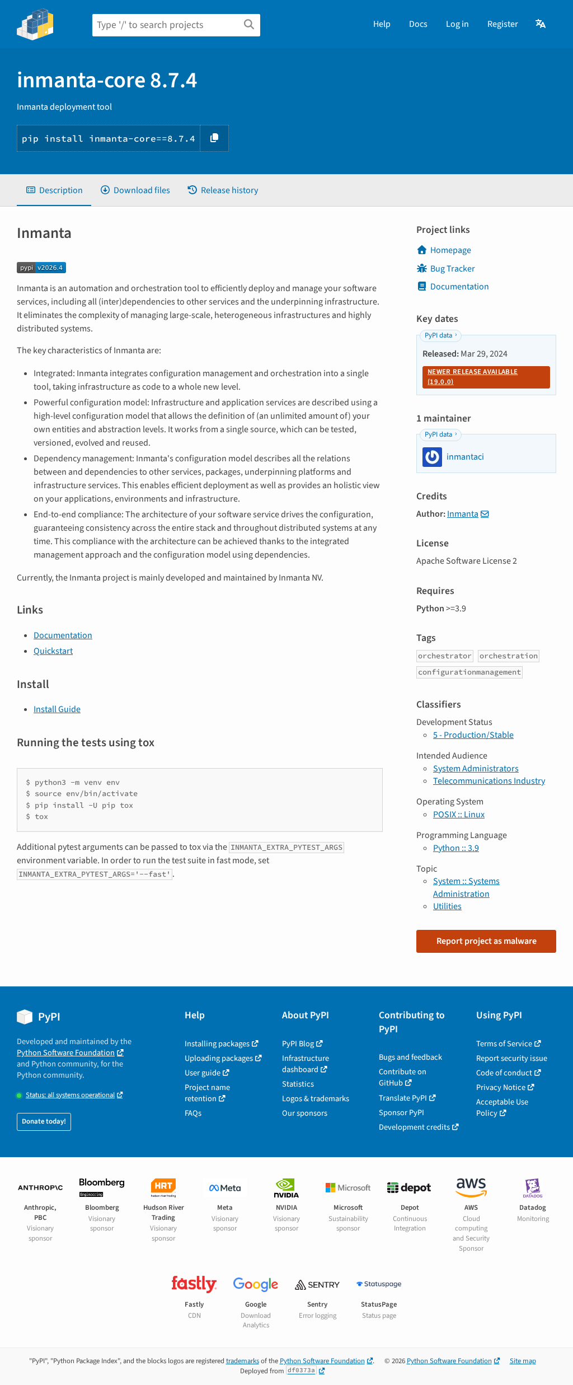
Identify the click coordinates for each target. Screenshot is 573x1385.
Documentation (63, 635)
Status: (70, 1095)
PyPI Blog (298, 1044)
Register (502, 24)
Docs (418, 24)
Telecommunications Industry (489, 781)
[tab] (54, 190)
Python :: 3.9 (456, 848)
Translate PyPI (403, 1098)
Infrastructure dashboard (305, 1063)
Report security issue (511, 1058)
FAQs (193, 1113)
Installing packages (217, 1044)
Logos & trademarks (315, 1099)
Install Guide (57, 709)
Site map (523, 1361)
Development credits (414, 1127)
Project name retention (207, 1093)
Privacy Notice (500, 1087)
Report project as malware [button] (486, 941)
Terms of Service (504, 1044)
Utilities (447, 906)
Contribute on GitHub (402, 1077)
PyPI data (438, 335)
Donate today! (44, 1121)
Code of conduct (504, 1073)
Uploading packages (219, 1058)
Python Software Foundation (66, 1053)
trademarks (242, 1361)
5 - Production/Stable (473, 735)
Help (382, 24)
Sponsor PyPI (401, 1113)
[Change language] (541, 24)
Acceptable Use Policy (502, 1107)
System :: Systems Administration (466, 887)
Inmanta (462, 514)
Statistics (298, 1084)
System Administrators (476, 768)
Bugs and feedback (410, 1057)
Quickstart (53, 651)
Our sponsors (304, 1113)
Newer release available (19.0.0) (473, 377)
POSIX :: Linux (459, 814)
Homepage (450, 250)
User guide (202, 1073)
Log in (457, 24)
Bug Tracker (452, 269)
